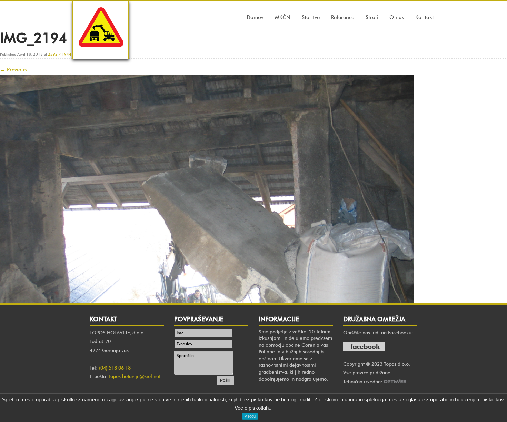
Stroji (372, 17)
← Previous (13, 70)
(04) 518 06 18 (115, 368)
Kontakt (424, 17)
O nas (396, 17)
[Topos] (100, 53)
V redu (250, 416)
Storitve (311, 17)
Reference (342, 17)
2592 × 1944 (59, 54)
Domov (255, 17)
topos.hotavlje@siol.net (134, 377)
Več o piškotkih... (254, 408)
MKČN (282, 17)
